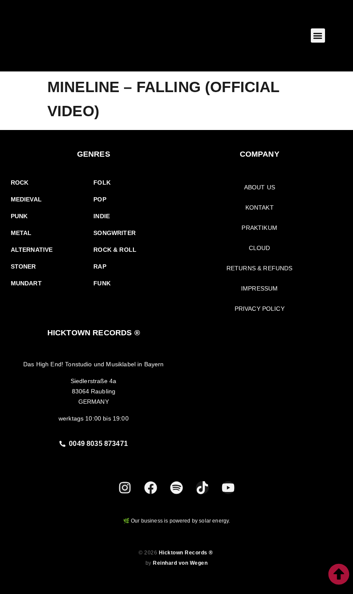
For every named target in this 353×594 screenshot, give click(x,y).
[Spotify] (176, 487)
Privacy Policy (260, 308)
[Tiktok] (202, 487)
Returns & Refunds (259, 268)
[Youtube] (228, 487)
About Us (259, 187)
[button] (318, 35)
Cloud (259, 247)
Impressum (259, 288)
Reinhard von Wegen (180, 563)
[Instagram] (124, 487)
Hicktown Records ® (187, 553)
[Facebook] (150, 487)
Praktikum (259, 227)
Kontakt (259, 207)
